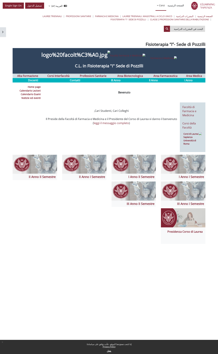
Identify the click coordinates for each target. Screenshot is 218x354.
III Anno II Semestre (140, 204)
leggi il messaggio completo (111, 123)
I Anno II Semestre (141, 177)
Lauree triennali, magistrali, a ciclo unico (147, 16)
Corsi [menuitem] (162, 5)
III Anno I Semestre (190, 204)
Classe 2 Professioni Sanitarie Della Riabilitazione (179, 19)
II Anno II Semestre (42, 177)
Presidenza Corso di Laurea (185, 232)
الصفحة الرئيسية (205, 16)
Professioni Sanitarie (78, 16)
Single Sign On (13, 5)
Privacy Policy (109, 346)
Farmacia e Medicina (107, 16)
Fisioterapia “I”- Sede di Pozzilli (128, 19)
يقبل (109, 350)
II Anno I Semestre (92, 177)
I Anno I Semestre (191, 177)
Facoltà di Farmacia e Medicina (189, 111)
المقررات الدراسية (184, 16)
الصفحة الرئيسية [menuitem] (176, 5)
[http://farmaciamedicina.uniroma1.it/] (143, 55)
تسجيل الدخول (34, 5)
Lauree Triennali (52, 16)
